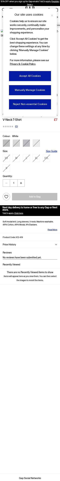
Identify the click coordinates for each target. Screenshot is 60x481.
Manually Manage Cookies (30, 90)
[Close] (52, 15)
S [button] (6, 168)
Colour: (6, 136)
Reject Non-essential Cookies (30, 104)
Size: (5, 151)
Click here (18, 213)
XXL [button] (46, 158)
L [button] (26, 158)
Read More (52, 230)
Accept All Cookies (30, 76)
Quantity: (7, 176)
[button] (6, 143)
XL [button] (36, 158)
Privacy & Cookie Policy (23, 63)
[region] (30, 62)
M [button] (16, 158)
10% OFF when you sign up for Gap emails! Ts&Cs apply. (30, 3)
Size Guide (51, 151)
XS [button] (6, 158)
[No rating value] (9, 126)
